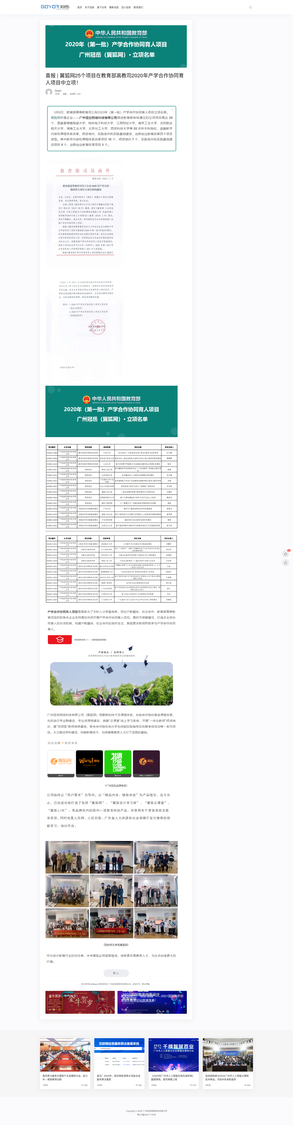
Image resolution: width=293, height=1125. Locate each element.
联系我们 (138, 7)
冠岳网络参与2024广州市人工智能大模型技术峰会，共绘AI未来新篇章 (227, 1077)
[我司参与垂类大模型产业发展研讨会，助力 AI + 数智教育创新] (65, 1055)
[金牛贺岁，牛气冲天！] (80, 1002)
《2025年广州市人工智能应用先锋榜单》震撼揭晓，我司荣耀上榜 (172, 1077)
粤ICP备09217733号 (146, 1114)
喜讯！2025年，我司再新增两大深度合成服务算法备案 (118, 1077)
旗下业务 (101, 7)
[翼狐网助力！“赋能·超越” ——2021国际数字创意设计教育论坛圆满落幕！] (152, 1002)
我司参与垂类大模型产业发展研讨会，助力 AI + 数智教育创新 (65, 1077)
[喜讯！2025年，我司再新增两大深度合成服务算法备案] (119, 1055)
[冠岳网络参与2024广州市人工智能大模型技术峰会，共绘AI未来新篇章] (228, 1055)
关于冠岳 (89, 7)
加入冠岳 (126, 7)
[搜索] (250, 7)
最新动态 (114, 7)
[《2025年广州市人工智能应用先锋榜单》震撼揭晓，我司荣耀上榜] (174, 1055)
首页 (79, 7)
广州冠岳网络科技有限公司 (155, 1110)
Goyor (58, 90)
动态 (65, 93)
